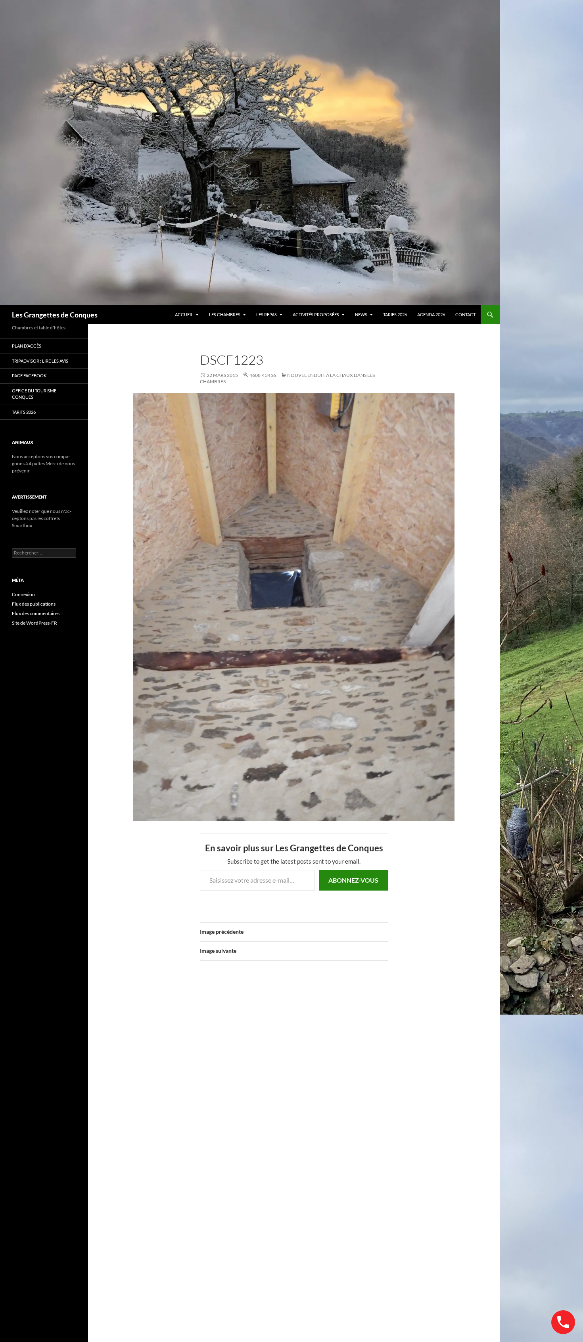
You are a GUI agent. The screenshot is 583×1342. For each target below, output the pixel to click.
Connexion (23, 594)
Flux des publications (34, 604)
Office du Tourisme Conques (34, 394)
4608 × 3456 (262, 375)
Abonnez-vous (353, 880)
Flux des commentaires (35, 613)
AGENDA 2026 (431, 314)
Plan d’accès (26, 345)
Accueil (184, 314)
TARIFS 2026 (395, 314)
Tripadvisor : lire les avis (40, 360)
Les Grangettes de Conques (55, 314)
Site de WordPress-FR (34, 623)
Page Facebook (29, 375)
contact (465, 314)
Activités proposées (316, 314)
